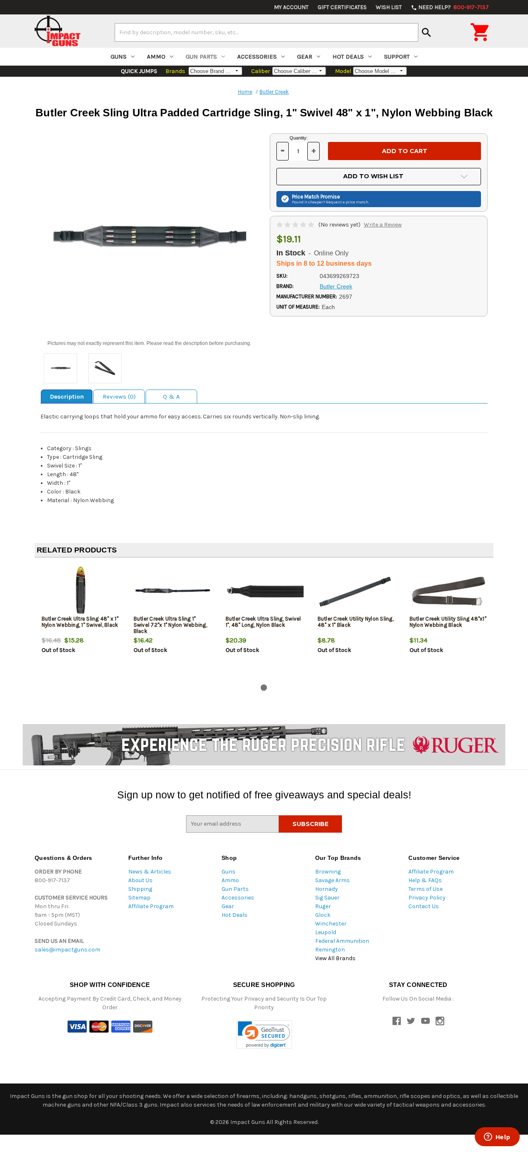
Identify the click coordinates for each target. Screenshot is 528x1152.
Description (67, 396)
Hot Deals (348, 56)
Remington (330, 949)
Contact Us (423, 906)
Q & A (171, 396)
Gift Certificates (342, 7)
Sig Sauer (327, 897)
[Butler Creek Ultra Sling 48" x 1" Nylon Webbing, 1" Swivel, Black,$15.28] (81, 591)
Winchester (330, 923)
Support (397, 56)
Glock (322, 914)
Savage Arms (332, 880)
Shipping (140, 888)
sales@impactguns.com (67, 949)
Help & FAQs (425, 880)
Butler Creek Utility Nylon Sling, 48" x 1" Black (356, 622)
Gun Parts (201, 56)
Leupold (325, 932)
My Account (291, 7)
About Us (140, 880)
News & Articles (149, 871)
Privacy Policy (427, 897)
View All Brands (335, 958)
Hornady (326, 888)
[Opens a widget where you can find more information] (497, 1137)
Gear (304, 56)
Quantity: (299, 137)
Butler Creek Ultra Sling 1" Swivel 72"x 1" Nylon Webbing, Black (170, 625)
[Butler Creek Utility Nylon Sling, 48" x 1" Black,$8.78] (357, 591)
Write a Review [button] (383, 224)
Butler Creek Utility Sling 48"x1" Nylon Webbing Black (448, 622)
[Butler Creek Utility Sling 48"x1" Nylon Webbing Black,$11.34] (449, 591)
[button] (264, 1034)
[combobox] (266, 32)
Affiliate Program (151, 906)
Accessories (257, 56)
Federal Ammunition (342, 940)
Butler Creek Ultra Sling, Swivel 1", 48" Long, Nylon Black (263, 622)
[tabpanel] (81, 623)
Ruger (323, 906)
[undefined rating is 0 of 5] (296, 224)
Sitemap (139, 897)
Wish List (389, 7)
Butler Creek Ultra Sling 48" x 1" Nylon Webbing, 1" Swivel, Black (80, 622)
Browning (328, 871)
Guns (119, 56)
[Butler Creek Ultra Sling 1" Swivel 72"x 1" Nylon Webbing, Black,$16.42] (173, 591)
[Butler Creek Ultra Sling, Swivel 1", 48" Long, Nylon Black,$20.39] (265, 591)
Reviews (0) (119, 396)
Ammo (156, 56)
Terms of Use (425, 888)
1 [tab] (264, 688)
